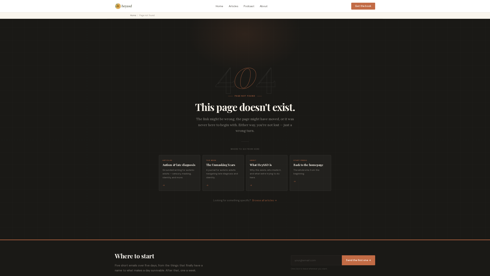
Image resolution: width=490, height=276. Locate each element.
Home (219, 6)
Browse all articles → (264, 200)
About (264, 6)
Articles (233, 6)
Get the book (363, 6)
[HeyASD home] (123, 6)
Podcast (249, 6)
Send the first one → (358, 260)
